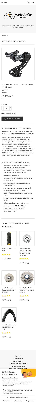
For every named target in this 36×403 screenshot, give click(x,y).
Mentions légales (18, 361)
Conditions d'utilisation (18, 366)
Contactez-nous (18, 358)
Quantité (4, 104)
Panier (32, 2)
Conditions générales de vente (18, 363)
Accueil (4, 35)
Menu (6, 2)
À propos (18, 356)
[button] (6, 254)
